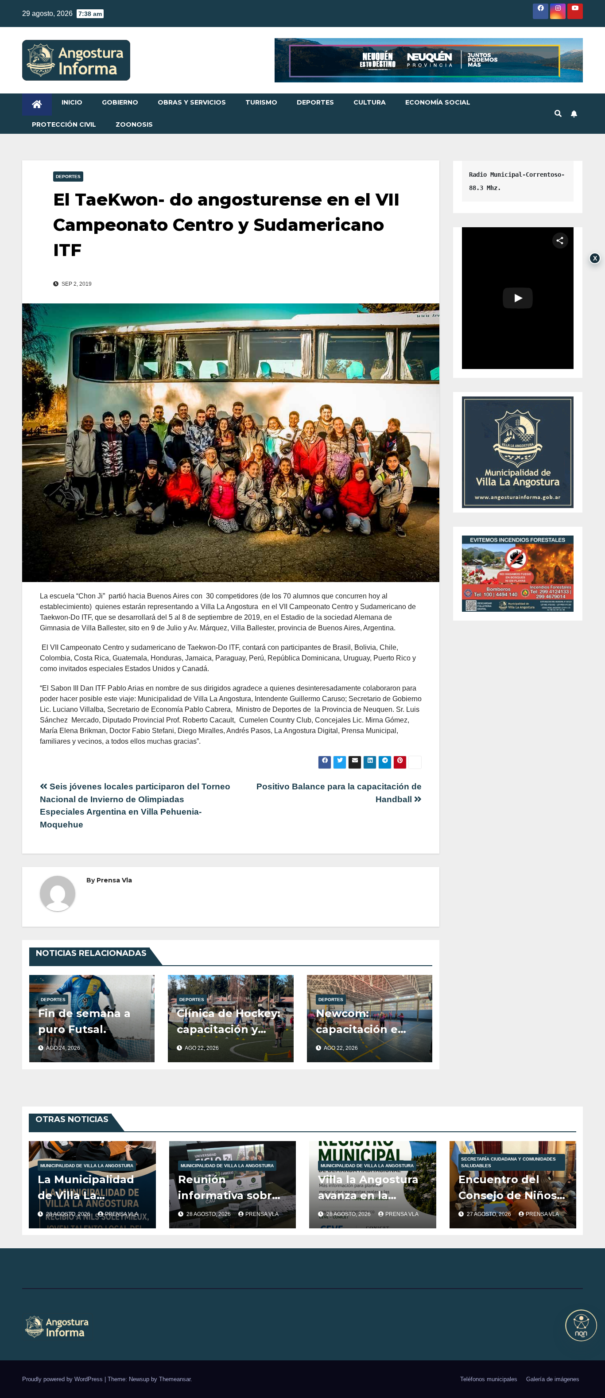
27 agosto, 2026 (489, 1214)
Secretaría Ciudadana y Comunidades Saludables (508, 1162)
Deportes (315, 102)
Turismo (261, 102)
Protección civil (64, 124)
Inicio (72, 102)
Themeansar (174, 1379)
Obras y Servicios (192, 102)
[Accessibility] (581, 1325)
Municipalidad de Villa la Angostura (86, 1165)
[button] (558, 113)
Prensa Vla (114, 880)
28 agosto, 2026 (69, 1214)
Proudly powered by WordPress (63, 1379)
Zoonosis (134, 124)
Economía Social (437, 102)
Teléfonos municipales (488, 1379)
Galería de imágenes (552, 1379)
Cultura (369, 102)
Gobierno (120, 102)
